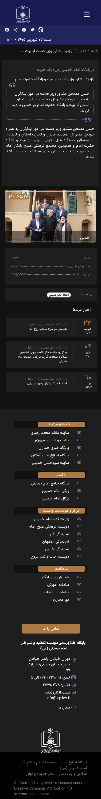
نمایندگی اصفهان (55, 541)
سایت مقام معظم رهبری (50, 433)
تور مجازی (61, 600)
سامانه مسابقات (56, 592)
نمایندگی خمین (57, 549)
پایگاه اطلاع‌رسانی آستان (50, 455)
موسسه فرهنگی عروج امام (49, 526)
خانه (94, 51)
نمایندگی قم (59, 534)
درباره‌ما (64, 707)
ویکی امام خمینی (55, 491)
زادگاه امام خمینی (59, 295)
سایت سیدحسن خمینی (50, 463)
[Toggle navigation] (87, 14)
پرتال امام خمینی (55, 498)
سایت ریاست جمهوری (52, 440)
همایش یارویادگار (55, 577)
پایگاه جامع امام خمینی (50, 483)
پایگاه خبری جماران (54, 448)
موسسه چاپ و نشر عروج (50, 556)
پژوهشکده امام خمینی (51, 519)
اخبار (82, 51)
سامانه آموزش (58, 585)
